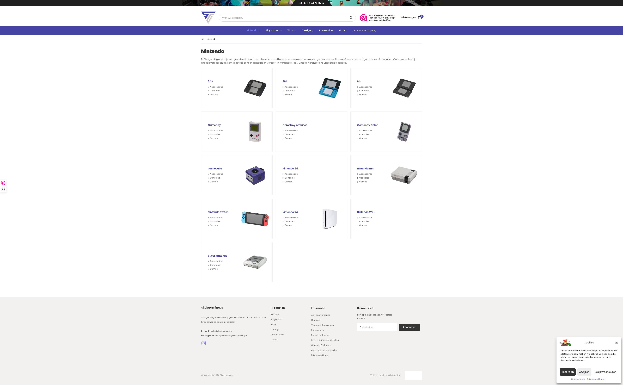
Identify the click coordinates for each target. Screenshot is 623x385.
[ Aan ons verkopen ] (364, 30)
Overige (306, 30)
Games (214, 94)
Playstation (272, 30)
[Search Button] (351, 17)
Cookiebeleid (578, 379)
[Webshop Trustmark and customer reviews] (363, 17)
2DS (210, 81)
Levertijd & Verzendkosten (325, 340)
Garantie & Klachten (321, 345)
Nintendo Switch (218, 212)
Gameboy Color (367, 125)
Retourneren (317, 330)
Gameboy (214, 125)
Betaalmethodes (320, 335)
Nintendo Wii (290, 212)
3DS (284, 81)
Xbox (290, 30)
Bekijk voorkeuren (605, 372)
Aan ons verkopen (320, 315)
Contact (315, 320)
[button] (616, 342)
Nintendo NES (365, 168)
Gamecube (215, 168)
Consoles (215, 90)
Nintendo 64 (290, 168)
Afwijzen (584, 372)
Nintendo (252, 30)
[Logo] (208, 18)
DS (358, 81)
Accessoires (326, 30)
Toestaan (568, 372)
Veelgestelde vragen (322, 325)
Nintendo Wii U (366, 212)
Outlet (343, 30)
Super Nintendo (217, 256)
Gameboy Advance (294, 125)
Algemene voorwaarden (324, 350)
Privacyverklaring (596, 379)
